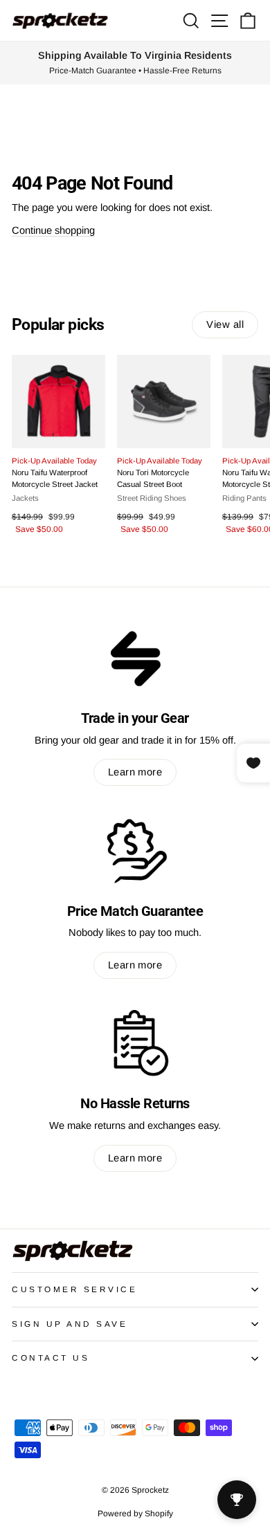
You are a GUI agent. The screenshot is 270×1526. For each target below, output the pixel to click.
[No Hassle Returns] (135, 1043)
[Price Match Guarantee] (135, 850)
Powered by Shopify (135, 1513)
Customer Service (75, 1289)
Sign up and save (70, 1323)
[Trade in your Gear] (135, 657)
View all (225, 324)
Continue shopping (53, 230)
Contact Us (50, 1357)
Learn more (135, 772)
